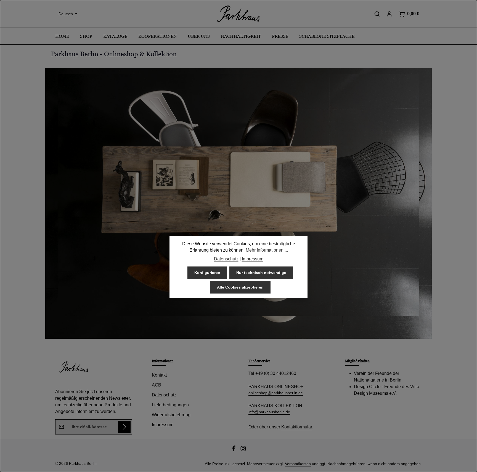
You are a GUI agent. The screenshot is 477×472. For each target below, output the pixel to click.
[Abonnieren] (124, 427)
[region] (238, 203)
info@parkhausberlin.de (269, 412)
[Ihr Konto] (389, 13)
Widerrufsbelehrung (171, 414)
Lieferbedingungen (170, 404)
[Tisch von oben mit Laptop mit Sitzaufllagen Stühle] (238, 195)
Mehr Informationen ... (267, 250)
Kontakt (159, 375)
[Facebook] (234, 450)
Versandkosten (298, 464)
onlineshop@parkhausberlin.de (275, 393)
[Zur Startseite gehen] (238, 14)
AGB (156, 385)
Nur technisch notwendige (261, 272)
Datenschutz (164, 395)
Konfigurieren (207, 272)
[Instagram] (243, 450)
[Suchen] (377, 13)
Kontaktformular (296, 427)
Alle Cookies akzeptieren (240, 287)
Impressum (162, 424)
